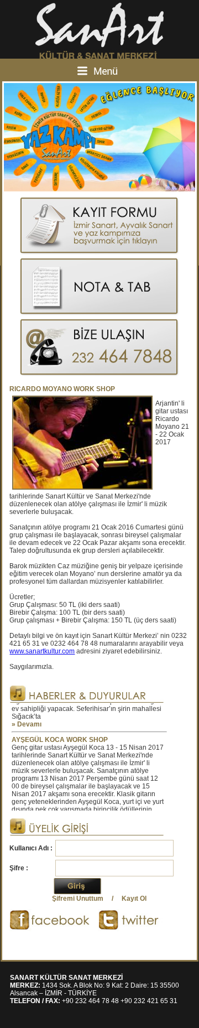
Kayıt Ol (134, 898)
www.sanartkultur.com (42, 651)
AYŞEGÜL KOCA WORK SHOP (60, 735)
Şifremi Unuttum (77, 898)
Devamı (29, 719)
